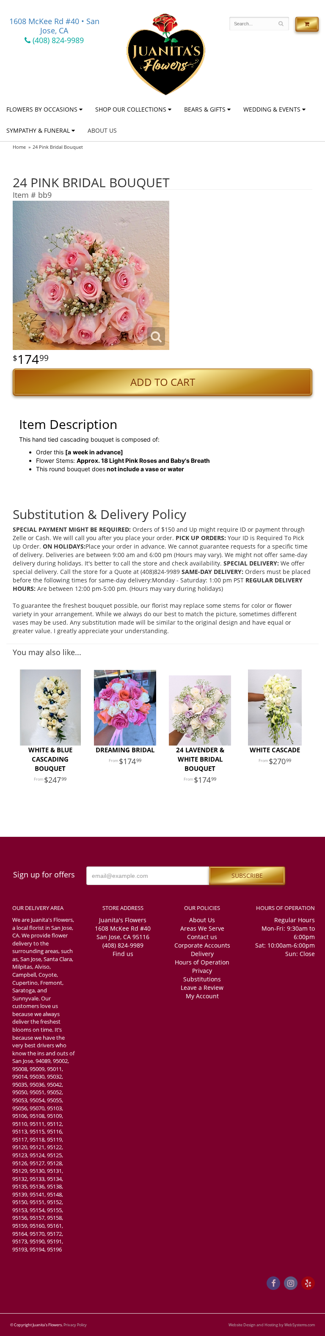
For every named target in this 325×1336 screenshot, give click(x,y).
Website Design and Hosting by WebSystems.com (272, 1325)
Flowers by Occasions (41, 109)
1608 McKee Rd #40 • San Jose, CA (54, 26)
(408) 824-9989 (57, 40)
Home (19, 147)
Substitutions (202, 979)
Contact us (202, 937)
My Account (202, 996)
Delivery (202, 954)
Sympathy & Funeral (38, 130)
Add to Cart (162, 382)
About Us (102, 130)
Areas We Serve (202, 928)
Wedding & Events (271, 109)
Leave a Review (202, 988)
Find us (123, 954)
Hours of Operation (202, 962)
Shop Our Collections (130, 109)
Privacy (202, 971)
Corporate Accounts (202, 945)
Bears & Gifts (205, 109)
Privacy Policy (75, 1325)
